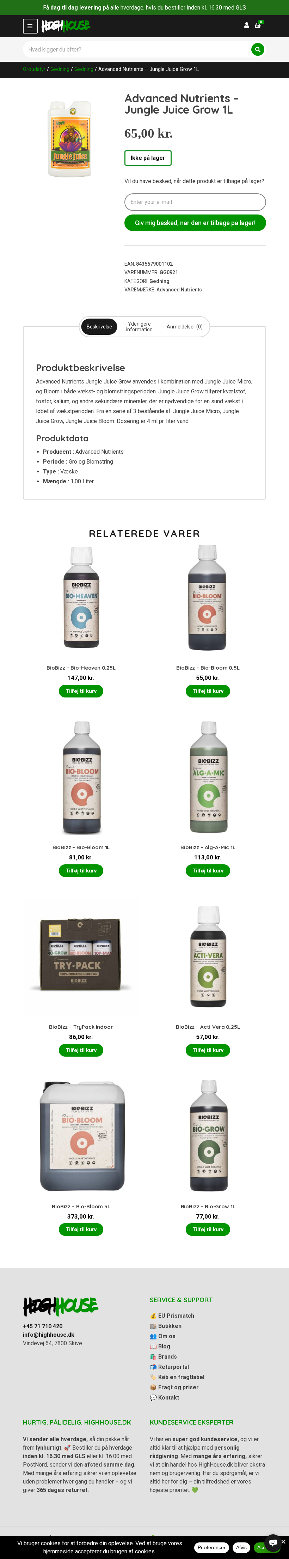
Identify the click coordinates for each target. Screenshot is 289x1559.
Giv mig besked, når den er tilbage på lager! (195, 222)
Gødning (59, 69)
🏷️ (177, 1377)
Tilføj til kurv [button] (81, 691)
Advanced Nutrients (179, 289)
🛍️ (163, 1356)
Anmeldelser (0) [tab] (185, 327)
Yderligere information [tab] (139, 326)
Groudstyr (34, 69)
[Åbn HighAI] (273, 1543)
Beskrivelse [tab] (99, 327)
